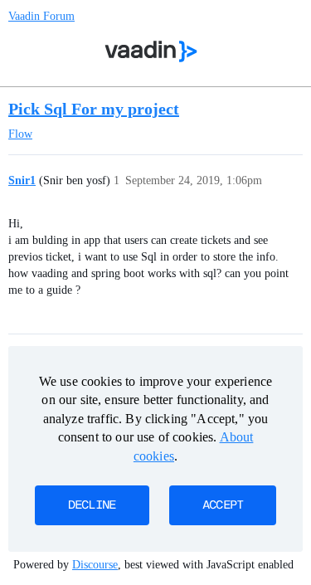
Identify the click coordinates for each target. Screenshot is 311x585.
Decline (92, 505)
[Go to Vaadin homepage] (151, 51)
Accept (223, 505)
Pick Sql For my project (93, 109)
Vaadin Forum (41, 16)
